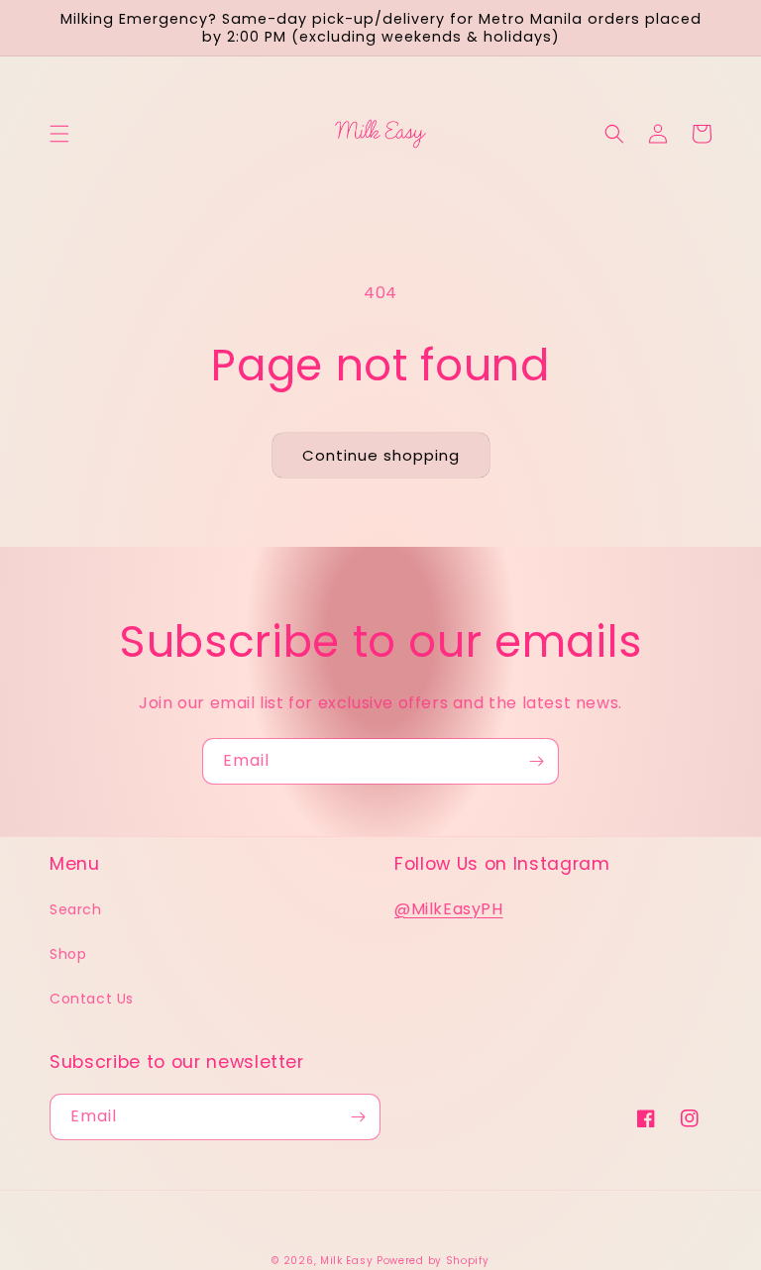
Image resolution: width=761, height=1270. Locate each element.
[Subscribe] (536, 761)
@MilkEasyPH (448, 909)
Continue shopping (381, 455)
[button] (59, 134)
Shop (68, 954)
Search (76, 909)
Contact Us (92, 998)
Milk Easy (346, 1260)
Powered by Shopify (433, 1260)
